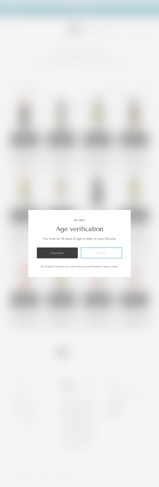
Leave (102, 252)
